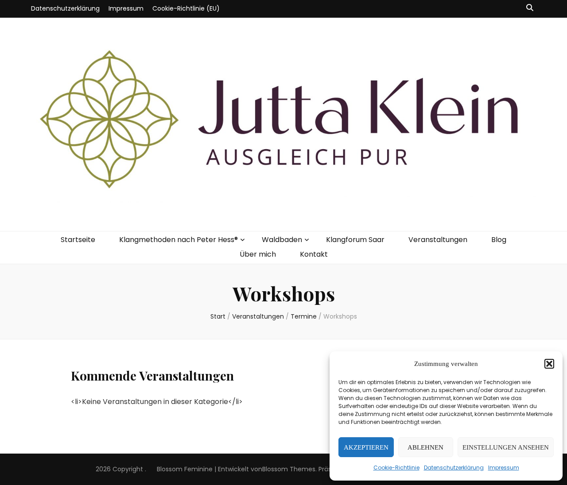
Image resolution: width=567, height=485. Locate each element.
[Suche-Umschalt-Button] (529, 8)
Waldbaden (282, 240)
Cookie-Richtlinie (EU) (186, 8)
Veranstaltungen (437, 240)
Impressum (503, 467)
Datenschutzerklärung (454, 467)
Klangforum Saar (355, 240)
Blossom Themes (288, 469)
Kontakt (314, 254)
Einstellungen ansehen (505, 447)
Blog (498, 240)
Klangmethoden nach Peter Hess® (178, 240)
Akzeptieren (366, 447)
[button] (549, 363)
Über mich (258, 254)
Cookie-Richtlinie (396, 467)
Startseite (78, 240)
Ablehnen (425, 447)
